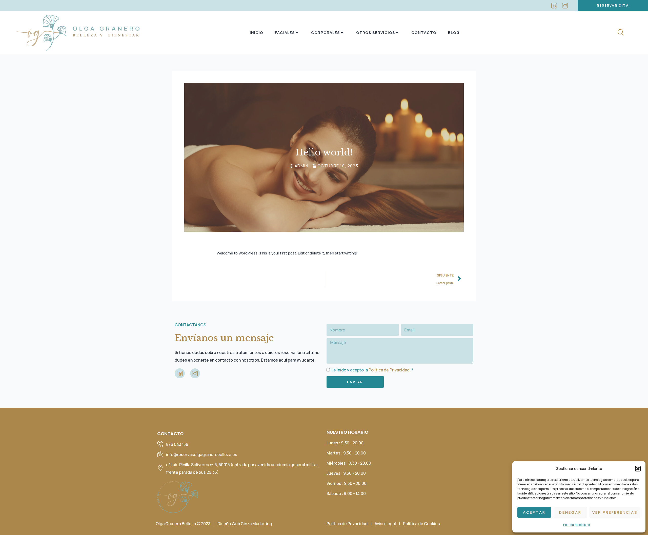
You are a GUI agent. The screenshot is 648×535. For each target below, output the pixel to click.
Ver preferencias (615, 512)
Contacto (423, 32)
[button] (637, 468)
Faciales (285, 32)
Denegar (570, 512)
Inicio (256, 32)
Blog (454, 32)
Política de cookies (576, 525)
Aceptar (534, 512)
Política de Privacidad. (390, 370)
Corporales (325, 32)
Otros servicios (375, 32)
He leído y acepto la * (372, 370)
